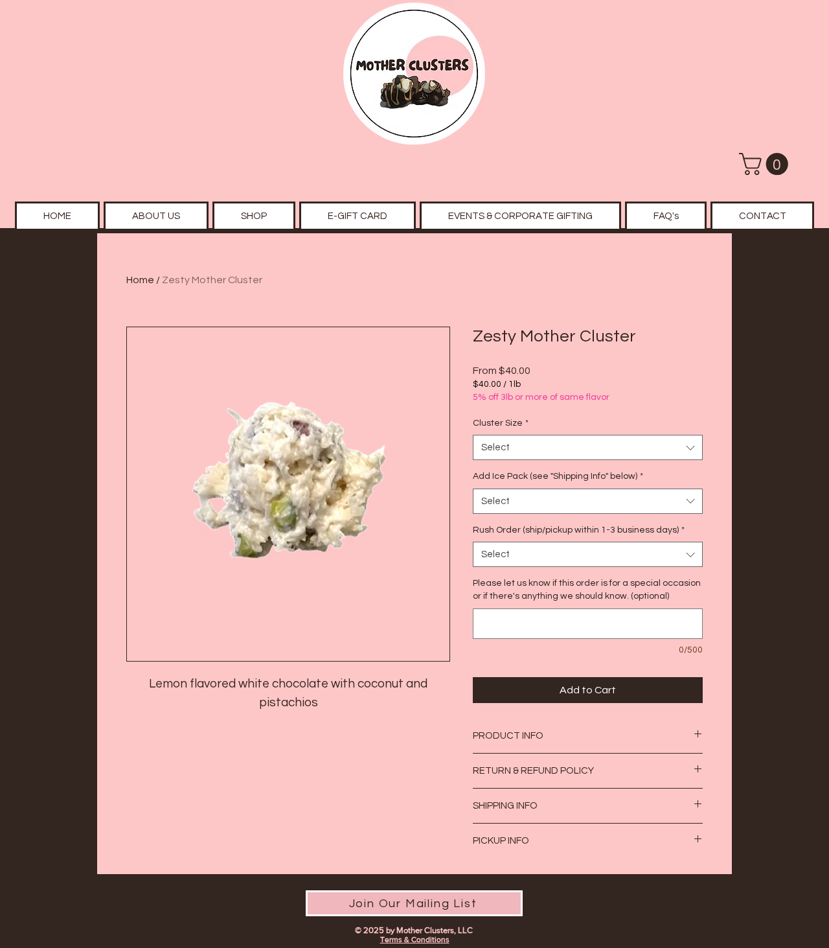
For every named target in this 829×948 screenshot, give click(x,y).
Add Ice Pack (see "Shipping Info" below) (558, 476)
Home (140, 280)
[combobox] (588, 447)
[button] (766, 164)
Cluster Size (500, 423)
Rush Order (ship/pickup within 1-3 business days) (579, 530)
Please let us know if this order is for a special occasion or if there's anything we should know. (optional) (587, 590)
